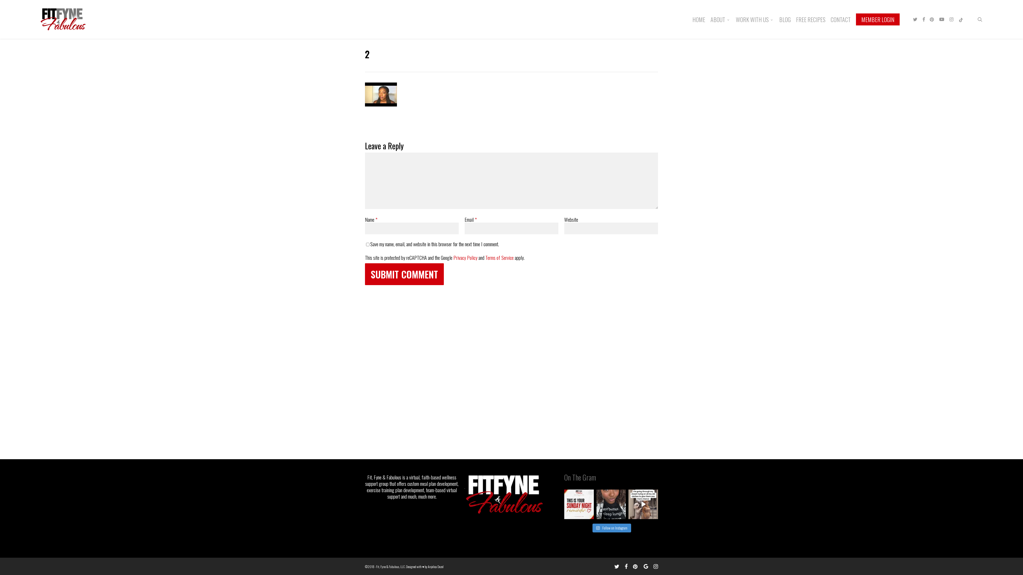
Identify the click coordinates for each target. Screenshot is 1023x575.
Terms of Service (499, 257)
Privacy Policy (465, 257)
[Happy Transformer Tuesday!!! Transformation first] (611, 504)
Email (471, 219)
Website (571, 219)
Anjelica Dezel (436, 566)
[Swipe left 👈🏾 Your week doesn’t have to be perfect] (579, 504)
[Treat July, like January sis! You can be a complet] (643, 504)
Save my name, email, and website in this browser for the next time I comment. (434, 244)
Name (371, 219)
